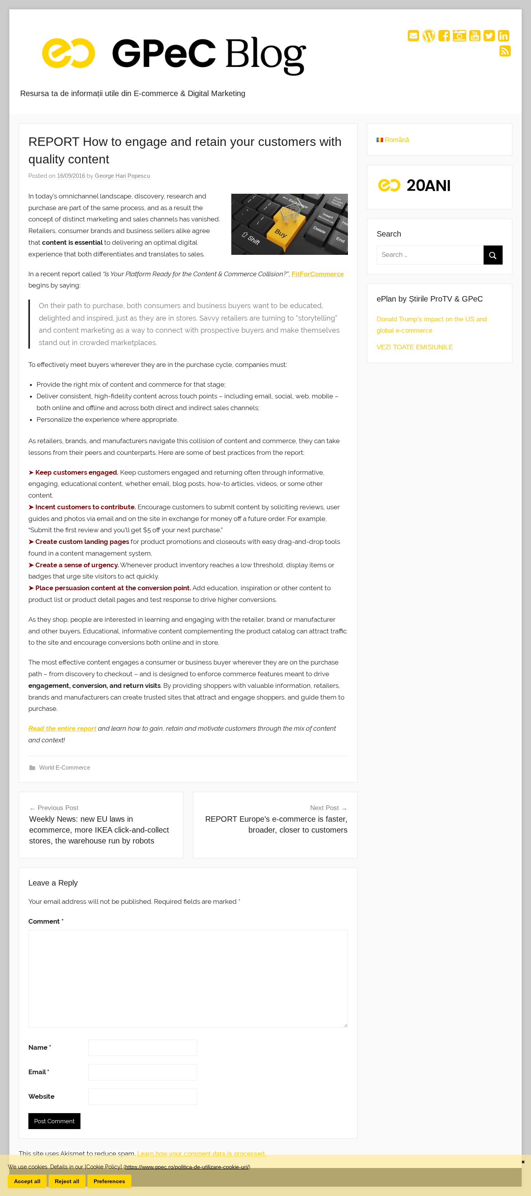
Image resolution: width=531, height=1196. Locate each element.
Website (41, 1096)
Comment (46, 921)
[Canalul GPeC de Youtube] (474, 38)
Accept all (27, 1181)
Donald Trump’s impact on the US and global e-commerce (432, 325)
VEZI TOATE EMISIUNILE (415, 347)
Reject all (67, 1181)
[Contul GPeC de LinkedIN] (503, 38)
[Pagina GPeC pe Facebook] (444, 38)
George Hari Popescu (122, 175)
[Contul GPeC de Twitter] (489, 38)
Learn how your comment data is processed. (201, 1153)
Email (38, 1072)
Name (39, 1047)
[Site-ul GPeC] (428, 38)
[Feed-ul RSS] (505, 53)
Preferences (109, 1181)
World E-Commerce (64, 767)
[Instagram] (459, 38)
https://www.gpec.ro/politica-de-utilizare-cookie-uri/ (187, 1167)
